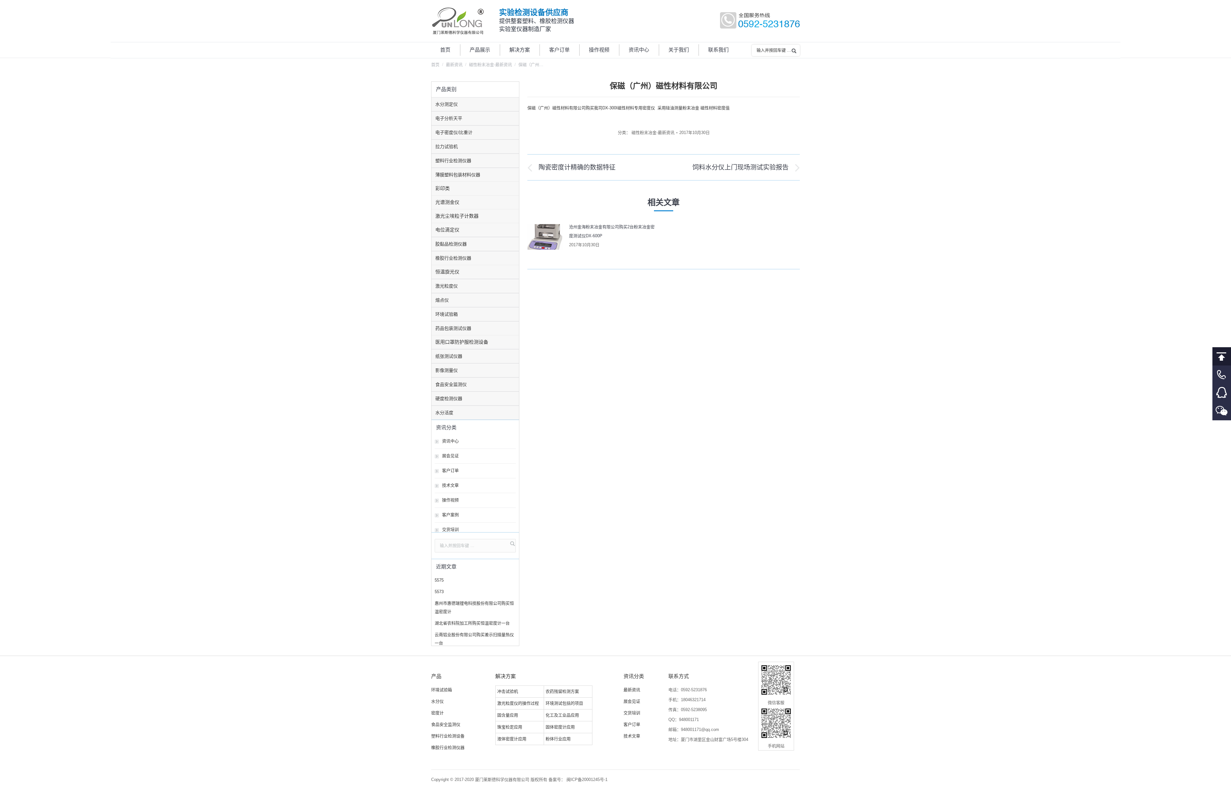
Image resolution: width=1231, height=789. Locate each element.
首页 (435, 64)
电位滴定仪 (447, 229)
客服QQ (1221, 393)
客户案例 (450, 514)
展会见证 (450, 455)
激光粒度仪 (446, 286)
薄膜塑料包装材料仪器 (457, 174)
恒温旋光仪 (447, 271)
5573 (439, 591)
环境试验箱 (446, 314)
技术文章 (450, 485)
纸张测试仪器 (448, 356)
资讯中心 (450, 441)
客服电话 (1221, 374)
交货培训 (450, 529)
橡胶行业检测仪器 (453, 258)
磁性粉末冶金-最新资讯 (490, 64)
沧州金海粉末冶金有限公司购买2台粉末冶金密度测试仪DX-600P (612, 231)
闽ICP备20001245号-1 (586, 779)
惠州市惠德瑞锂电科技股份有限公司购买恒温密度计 (474, 607)
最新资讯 (454, 64)
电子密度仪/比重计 (454, 132)
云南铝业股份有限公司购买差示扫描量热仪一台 (474, 638)
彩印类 (442, 188)
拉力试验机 (446, 146)
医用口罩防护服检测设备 (461, 342)
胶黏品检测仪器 (451, 244)
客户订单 (450, 470)
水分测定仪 (446, 104)
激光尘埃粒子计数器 (457, 216)
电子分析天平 (448, 118)
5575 (439, 580)
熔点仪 (442, 300)
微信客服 (1221, 411)
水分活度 (444, 412)
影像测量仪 (446, 370)
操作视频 (450, 500)
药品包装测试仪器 (453, 328)
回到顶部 (1221, 356)
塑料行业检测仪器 (453, 160)
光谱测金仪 (447, 202)
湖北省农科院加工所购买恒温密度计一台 (472, 623)
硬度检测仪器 (448, 398)
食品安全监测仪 (451, 384)
